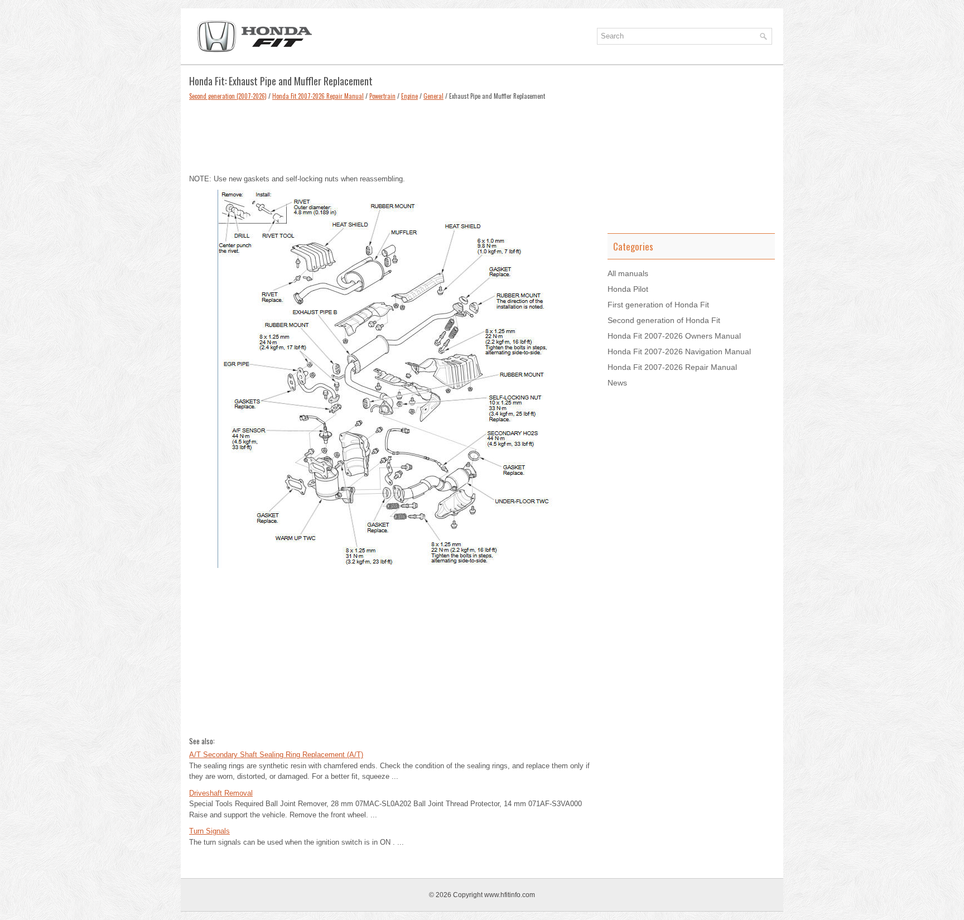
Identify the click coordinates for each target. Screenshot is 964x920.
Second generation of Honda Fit (664, 320)
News (617, 382)
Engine (409, 95)
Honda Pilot (628, 289)
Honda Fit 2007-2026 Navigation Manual (679, 351)
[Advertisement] (390, 134)
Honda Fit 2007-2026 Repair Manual (318, 95)
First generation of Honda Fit (658, 304)
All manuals (628, 273)
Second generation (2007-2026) (228, 95)
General (433, 95)
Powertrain (382, 95)
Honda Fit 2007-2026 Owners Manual (674, 335)
